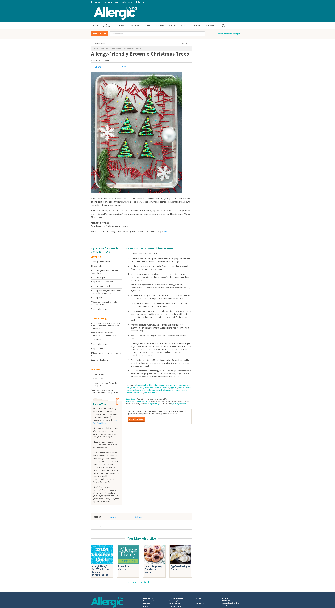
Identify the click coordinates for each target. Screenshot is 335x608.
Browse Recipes (99, 33)
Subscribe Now (136, 419)
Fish (176, 388)
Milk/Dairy (151, 390)
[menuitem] (95, 25)
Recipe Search (201, 601)
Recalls (123, 2)
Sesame (184, 390)
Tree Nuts (148, 393)
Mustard (159, 390)
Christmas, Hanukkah (161, 388)
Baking (161, 385)
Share (97, 66)
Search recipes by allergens (229, 33)
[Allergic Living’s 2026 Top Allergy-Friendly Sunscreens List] (102, 554)
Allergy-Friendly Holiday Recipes (146, 385)
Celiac (122, 25)
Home (95, 25)
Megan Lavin (104, 60)
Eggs (172, 388)
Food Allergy (106, 25)
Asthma (196, 25)
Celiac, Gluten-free (146, 388)
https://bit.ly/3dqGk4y (151, 403)
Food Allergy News (150, 601)
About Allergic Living (230, 603)
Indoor (172, 25)
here (166, 231)
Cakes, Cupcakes (171, 385)
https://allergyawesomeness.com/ (138, 401)
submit (202, 33)
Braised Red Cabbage (124, 568)
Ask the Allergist (222, 25)
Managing (134, 25)
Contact (141, 2)
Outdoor (184, 25)
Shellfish (129, 393)
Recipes (147, 25)
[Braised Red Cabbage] (128, 554)
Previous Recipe (99, 44)
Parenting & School (176, 601)
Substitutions (200, 604)
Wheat (154, 393)
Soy (134, 393)
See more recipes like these (140, 582)
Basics (145, 606)
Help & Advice (174, 604)
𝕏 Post (123, 66)
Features (146, 604)
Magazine (209, 25)
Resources (159, 25)
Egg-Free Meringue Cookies (180, 568)
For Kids (181, 388)
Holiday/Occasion (139, 390)
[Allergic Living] (115, 13)
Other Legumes (168, 390)
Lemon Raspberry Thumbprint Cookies (153, 569)
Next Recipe (185, 44)
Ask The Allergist (175, 606)
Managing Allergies (177, 598)
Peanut (177, 390)
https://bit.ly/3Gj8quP (178, 403)
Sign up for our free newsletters (104, 2)
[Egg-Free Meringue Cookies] (180, 554)
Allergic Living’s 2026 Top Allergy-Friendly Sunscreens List (101, 570)
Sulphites (139, 393)
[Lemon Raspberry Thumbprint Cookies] (154, 554)
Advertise (131, 2)
